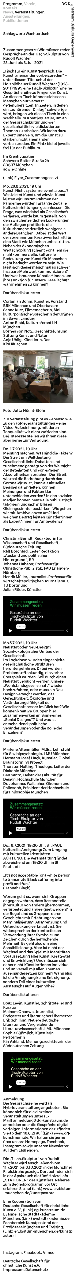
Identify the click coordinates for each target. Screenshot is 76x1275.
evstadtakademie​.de (51, 1218)
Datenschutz (36, 1270)
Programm (12, 4)
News (8, 12)
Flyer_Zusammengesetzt (36, 178)
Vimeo (48, 1253)
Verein (29, 4)
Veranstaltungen (30, 12)
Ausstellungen (16, 16)
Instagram (12, 1253)
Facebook (32, 1253)
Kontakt (10, 8)
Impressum (13, 1270)
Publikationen (15, 21)
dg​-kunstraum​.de (49, 1210)
